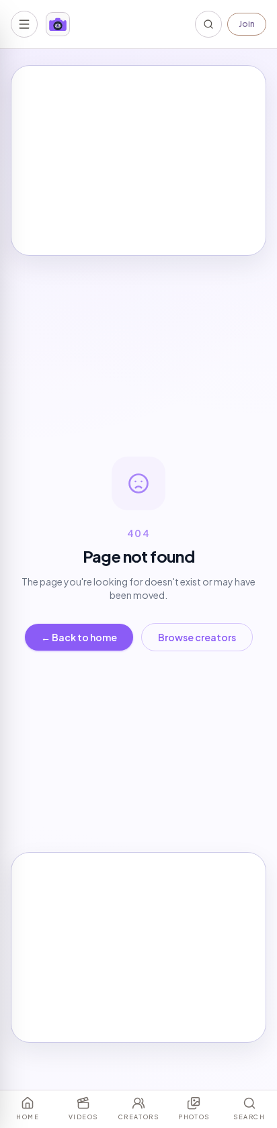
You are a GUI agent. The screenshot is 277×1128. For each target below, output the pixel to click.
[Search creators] (208, 24)
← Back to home (79, 637)
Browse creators (197, 637)
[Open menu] (24, 24)
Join (247, 24)
